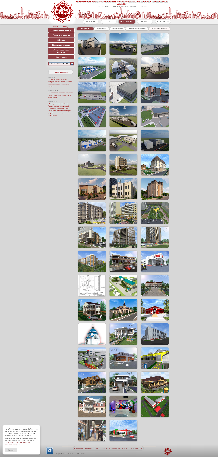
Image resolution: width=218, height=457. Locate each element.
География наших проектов (61, 51)
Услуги (104, 448)
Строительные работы (61, 30)
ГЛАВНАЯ (90, 21)
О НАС (109, 21)
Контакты (139, 448)
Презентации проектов (159, 28)
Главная (88, 448)
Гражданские (101, 28)
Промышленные (117, 28)
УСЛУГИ (145, 21)
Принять (11, 450)
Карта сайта (127, 448)
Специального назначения (137, 28)
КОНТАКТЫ (163, 21)
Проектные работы (61, 35)
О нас (96, 448)
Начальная (78, 448)
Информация (61, 57)
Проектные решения (61, 45)
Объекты (61, 40)
